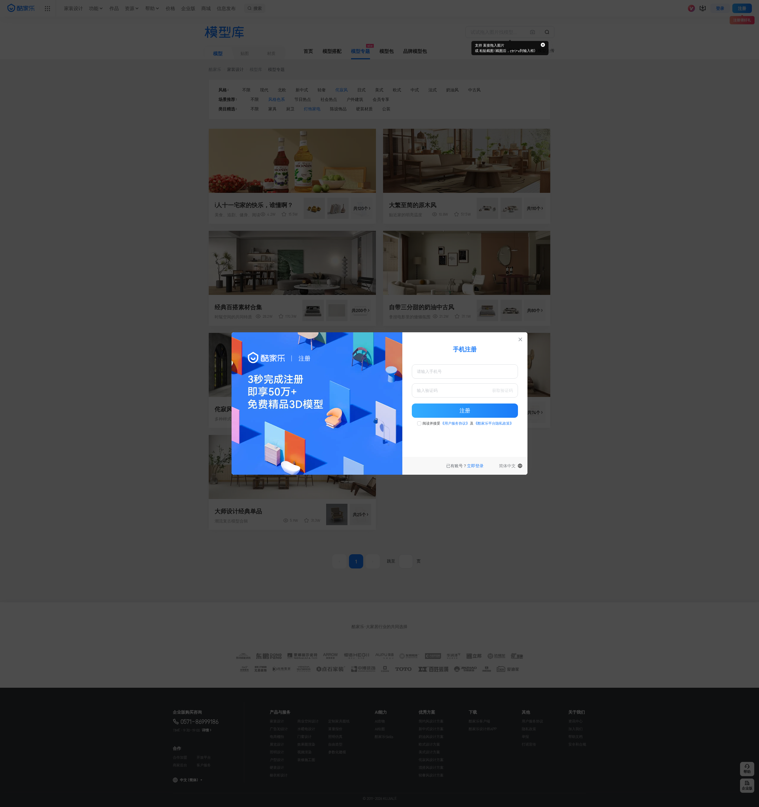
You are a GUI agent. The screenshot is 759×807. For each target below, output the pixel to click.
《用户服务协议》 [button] (455, 423)
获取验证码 (502, 390)
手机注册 (465, 349)
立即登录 (475, 466)
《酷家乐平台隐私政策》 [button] (494, 423)
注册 (465, 410)
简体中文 (507, 466)
